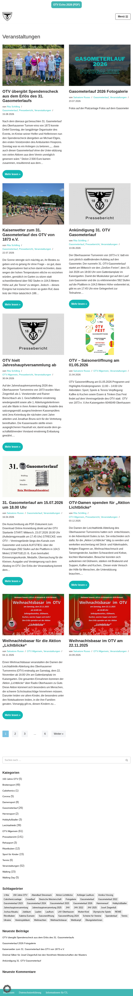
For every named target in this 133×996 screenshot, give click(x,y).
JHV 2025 (92, 907)
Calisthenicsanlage (12, 899)
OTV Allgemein (10, 374)
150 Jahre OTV (10, 779)
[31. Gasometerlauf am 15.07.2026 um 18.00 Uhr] (33, 476)
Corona (6, 796)
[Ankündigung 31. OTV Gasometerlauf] (100, 203)
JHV (68, 907)
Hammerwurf (102, 903)
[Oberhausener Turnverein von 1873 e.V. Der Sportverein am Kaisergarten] (7, 16)
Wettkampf (76, 920)
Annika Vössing (105, 895)
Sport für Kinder (10, 854)
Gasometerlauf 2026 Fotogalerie (98, 91)
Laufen (38, 912)
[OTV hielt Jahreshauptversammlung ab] (33, 334)
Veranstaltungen (42, 110)
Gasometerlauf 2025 (59, 903)
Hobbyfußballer (10, 819)
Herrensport (8, 813)
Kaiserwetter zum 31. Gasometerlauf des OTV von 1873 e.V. (28, 235)
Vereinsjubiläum (22, 920)
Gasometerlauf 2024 (36, 903)
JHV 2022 (78, 907)
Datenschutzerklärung (30, 992)
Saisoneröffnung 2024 (68, 916)
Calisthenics (8, 790)
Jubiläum (26, 912)
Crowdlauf (30, 899)
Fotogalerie (71, 899)
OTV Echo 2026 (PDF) (66, 4)
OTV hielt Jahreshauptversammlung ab (29, 362)
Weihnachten (40, 920)
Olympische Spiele (102, 912)
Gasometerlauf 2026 (82, 903)
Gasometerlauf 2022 (107, 899)
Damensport (8, 802)
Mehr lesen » (11, 176)
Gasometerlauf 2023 (13, 903)
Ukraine (7, 920)
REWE (118, 912)
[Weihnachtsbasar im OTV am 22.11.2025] (100, 614)
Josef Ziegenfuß (108, 907)
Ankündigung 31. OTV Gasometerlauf (89, 232)
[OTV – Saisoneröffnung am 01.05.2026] (100, 334)
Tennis (5, 860)
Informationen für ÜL (57, 992)
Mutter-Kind (83, 912)
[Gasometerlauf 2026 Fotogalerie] (100, 65)
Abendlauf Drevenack (42, 895)
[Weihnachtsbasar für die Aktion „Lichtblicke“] (33, 614)
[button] (7, 989)
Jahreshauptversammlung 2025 (46, 907)
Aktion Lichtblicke (64, 895)
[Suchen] (127, 760)
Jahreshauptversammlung (16, 907)
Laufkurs (50, 912)
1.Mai (6, 895)
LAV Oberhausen (66, 912)
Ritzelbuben (8, 848)
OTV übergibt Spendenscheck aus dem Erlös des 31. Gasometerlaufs (30, 96)
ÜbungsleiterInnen (93, 920)
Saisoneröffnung (46, 916)
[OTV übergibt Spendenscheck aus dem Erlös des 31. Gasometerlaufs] (33, 65)
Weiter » (58, 733)
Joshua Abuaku (11, 912)
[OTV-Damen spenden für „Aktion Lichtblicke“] (100, 476)
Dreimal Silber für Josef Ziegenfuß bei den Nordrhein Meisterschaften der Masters (44, 955)
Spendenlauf (111, 916)
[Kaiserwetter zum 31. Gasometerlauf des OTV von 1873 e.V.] (33, 203)
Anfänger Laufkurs (85, 895)
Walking (6, 871)
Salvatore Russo (81, 97)
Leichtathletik (9, 825)
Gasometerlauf (10, 110)
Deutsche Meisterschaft (50, 899)
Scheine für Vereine (92, 916)
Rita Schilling (13, 106)
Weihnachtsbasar (58, 920)
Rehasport (7, 842)
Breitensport (8, 784)
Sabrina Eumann (27, 916)
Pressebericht (26, 110)
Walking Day (8, 877)
